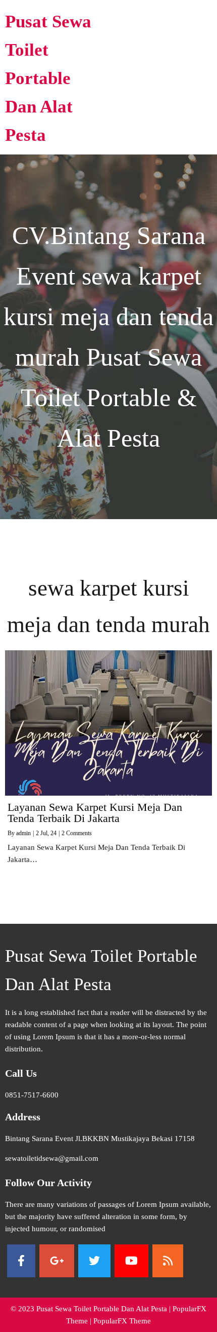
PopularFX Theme (122, 1321)
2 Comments (77, 833)
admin (23, 833)
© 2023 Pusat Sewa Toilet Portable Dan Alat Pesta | (92, 1309)
